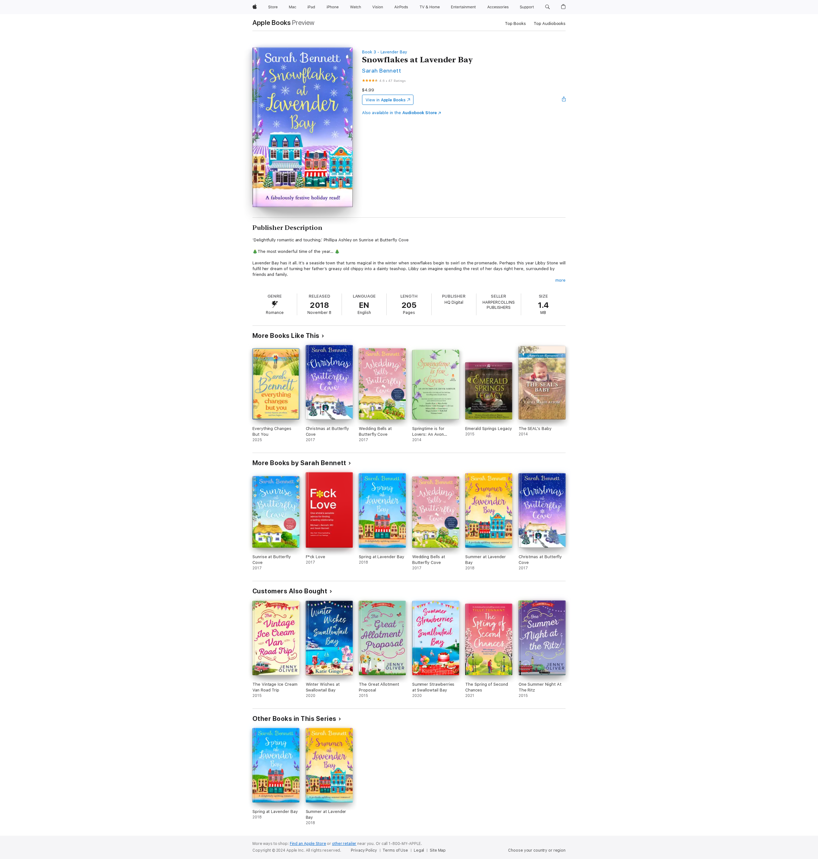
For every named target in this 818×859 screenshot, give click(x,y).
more (560, 280)
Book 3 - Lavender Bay (384, 52)
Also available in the (399, 112)
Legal (419, 850)
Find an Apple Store (308, 843)
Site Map (438, 850)
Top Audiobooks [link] (550, 23)
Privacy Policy (364, 850)
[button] (547, 7)
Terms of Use (395, 850)
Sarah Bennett (381, 70)
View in (385, 100)
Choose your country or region (537, 850)
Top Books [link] (515, 23)
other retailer (344, 843)
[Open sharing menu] (564, 100)
